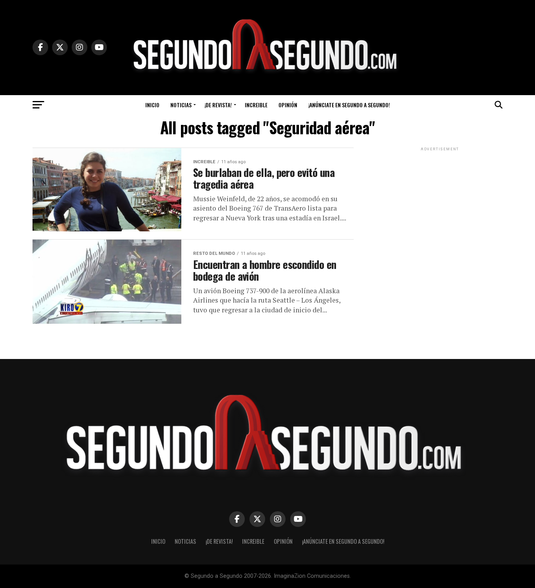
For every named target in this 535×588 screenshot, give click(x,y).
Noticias (181, 105)
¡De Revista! (218, 105)
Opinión (287, 105)
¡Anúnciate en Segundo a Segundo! (349, 105)
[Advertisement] (439, 202)
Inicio (152, 105)
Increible (256, 105)
